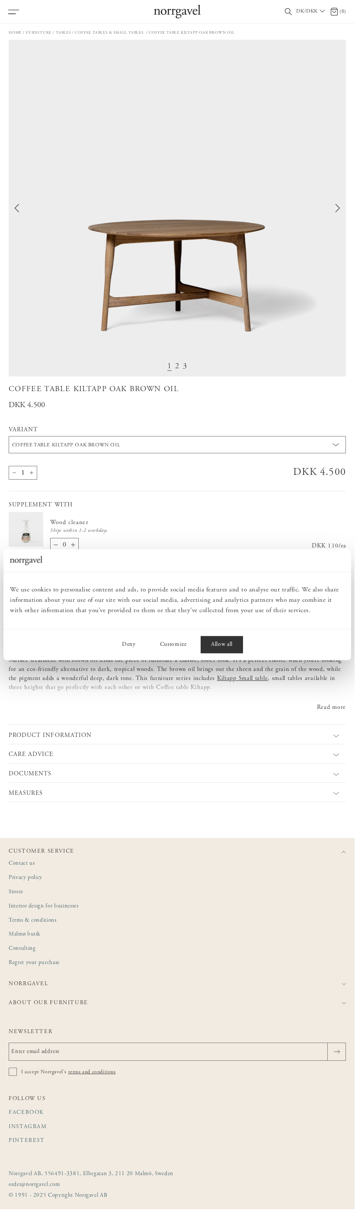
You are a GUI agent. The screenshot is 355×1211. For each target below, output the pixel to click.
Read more (331, 708)
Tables (63, 33)
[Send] (336, 1052)
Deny (129, 645)
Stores (16, 892)
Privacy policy (25, 878)
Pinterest (27, 1141)
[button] (177, 208)
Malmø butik (24, 934)
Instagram (28, 1127)
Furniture (38, 33)
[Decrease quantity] (14, 472)
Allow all (222, 645)
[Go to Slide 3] (185, 366)
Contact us (22, 863)
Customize (173, 645)
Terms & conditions (33, 920)
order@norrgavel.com (34, 1185)
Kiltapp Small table (242, 679)
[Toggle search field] (288, 12)
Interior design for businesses (44, 906)
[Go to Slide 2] (177, 366)
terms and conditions (92, 1072)
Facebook (26, 1113)
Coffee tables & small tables (109, 33)
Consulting (22, 949)
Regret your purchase (34, 963)
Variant (23, 430)
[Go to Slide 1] (169, 366)
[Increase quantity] (31, 472)
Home (15, 33)
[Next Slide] (337, 208)
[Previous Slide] (17, 208)
